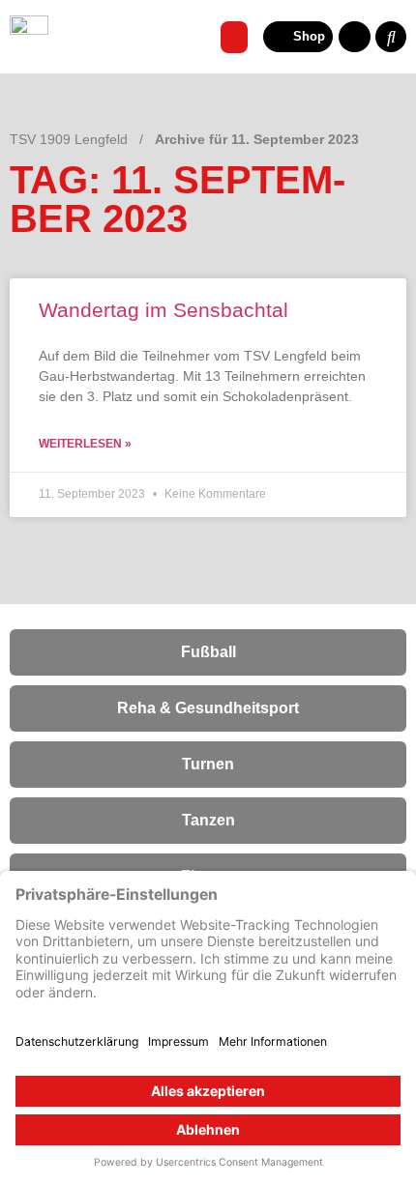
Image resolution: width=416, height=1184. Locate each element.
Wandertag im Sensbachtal (163, 310)
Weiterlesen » (85, 443)
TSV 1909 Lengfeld (69, 139)
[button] (234, 37)
